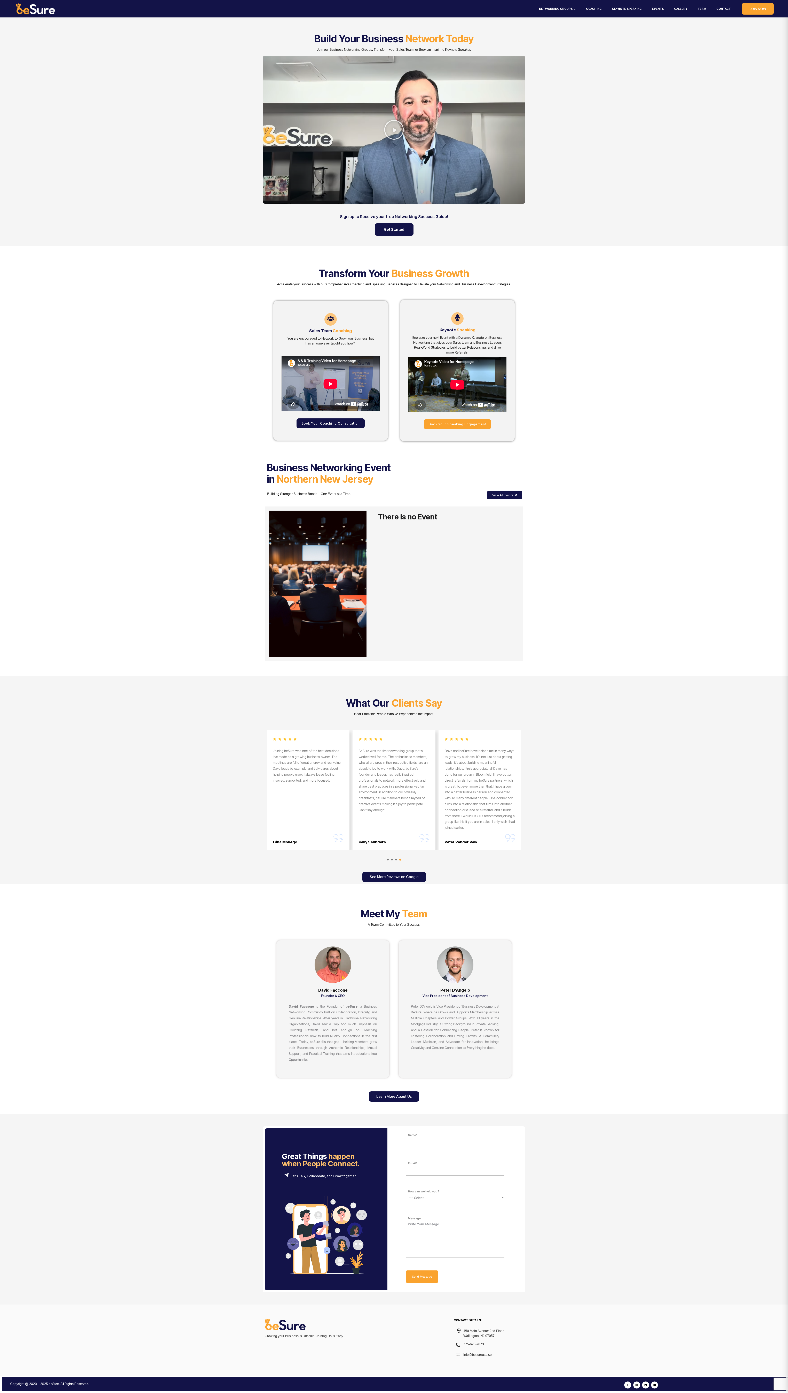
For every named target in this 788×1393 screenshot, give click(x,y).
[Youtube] (654, 1385)
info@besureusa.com (478, 1354)
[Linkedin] (645, 1385)
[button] (394, 129)
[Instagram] (636, 1385)
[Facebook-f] (627, 1385)
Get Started (394, 229)
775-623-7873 (473, 1344)
